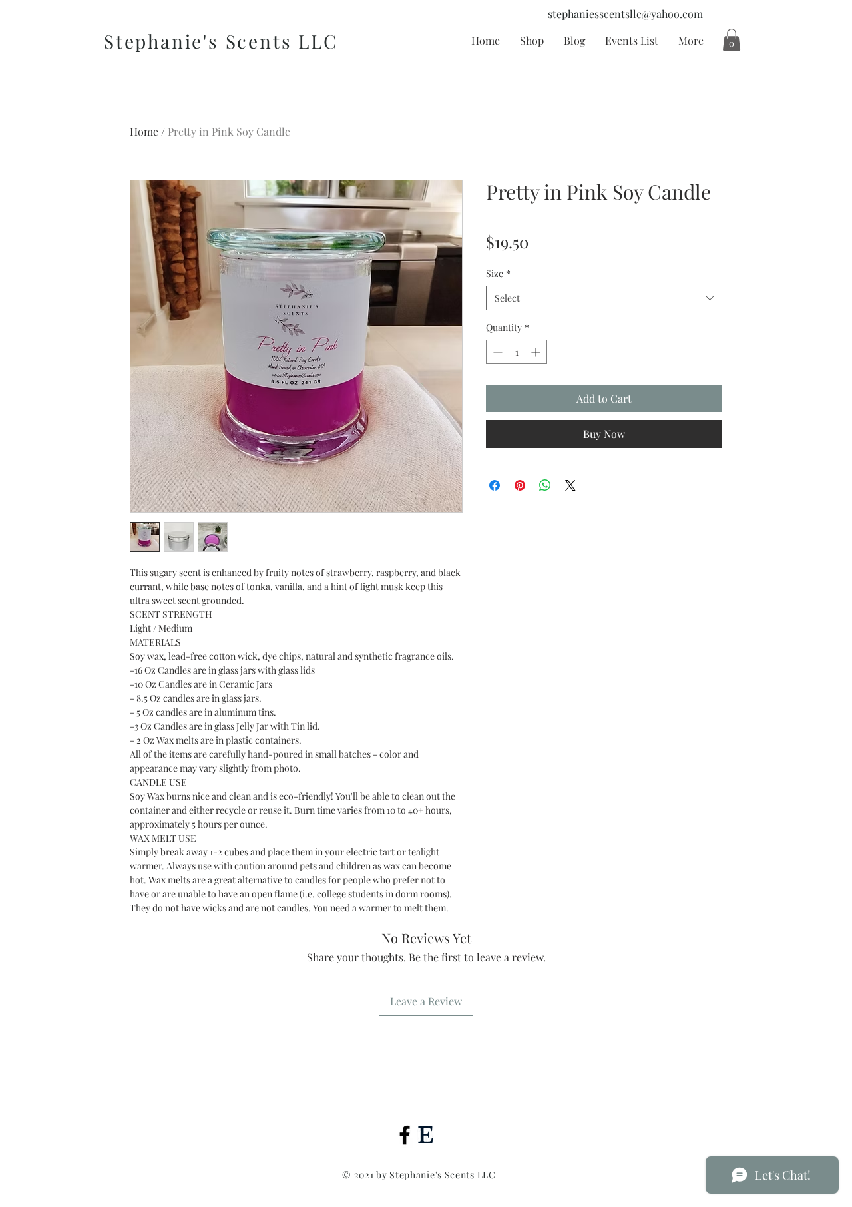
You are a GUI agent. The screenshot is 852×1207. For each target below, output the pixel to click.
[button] (731, 40)
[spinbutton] (517, 351)
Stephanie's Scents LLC (221, 41)
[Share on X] (570, 485)
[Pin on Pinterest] (520, 485)
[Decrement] (496, 351)
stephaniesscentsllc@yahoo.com (625, 14)
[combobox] (604, 298)
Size (498, 273)
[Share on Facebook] (495, 485)
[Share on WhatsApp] (545, 485)
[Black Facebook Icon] (404, 1135)
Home (144, 131)
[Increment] (537, 351)
